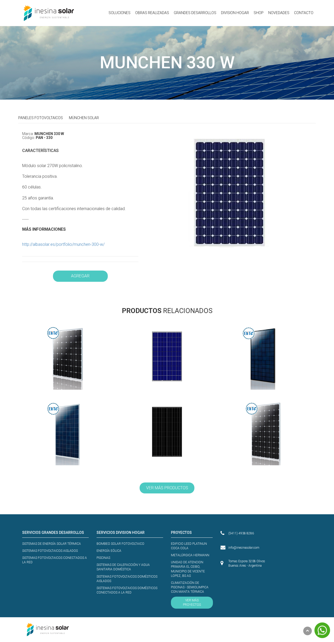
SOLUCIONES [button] (119, 13)
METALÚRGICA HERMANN (190, 555)
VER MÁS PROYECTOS (192, 602)
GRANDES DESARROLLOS (195, 13)
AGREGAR (80, 275)
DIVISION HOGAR (235, 13)
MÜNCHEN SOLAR (84, 118)
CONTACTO (303, 13)
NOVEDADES (278, 13)
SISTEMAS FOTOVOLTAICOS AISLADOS (50, 551)
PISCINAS (103, 558)
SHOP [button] (259, 13)
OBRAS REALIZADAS (152, 13)
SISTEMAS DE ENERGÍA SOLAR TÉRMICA (51, 544)
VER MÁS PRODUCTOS (167, 487)
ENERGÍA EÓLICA (109, 551)
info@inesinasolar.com (243, 547)
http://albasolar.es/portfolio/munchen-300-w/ (63, 244)
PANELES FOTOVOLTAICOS (40, 118)
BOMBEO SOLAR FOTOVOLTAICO (120, 544)
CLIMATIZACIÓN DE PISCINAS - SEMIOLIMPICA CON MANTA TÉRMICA (189, 587)
